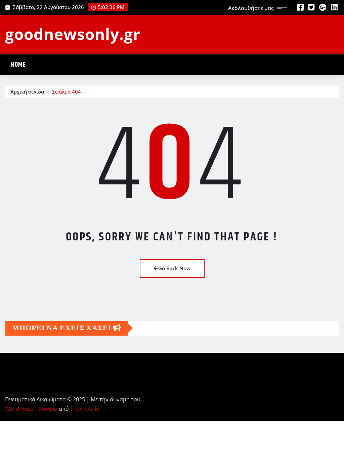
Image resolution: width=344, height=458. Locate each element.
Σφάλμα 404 (66, 91)
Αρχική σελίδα (27, 91)
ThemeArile (84, 408)
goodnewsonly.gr (72, 33)
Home (18, 65)
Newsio (48, 408)
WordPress (19, 408)
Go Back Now (174, 268)
